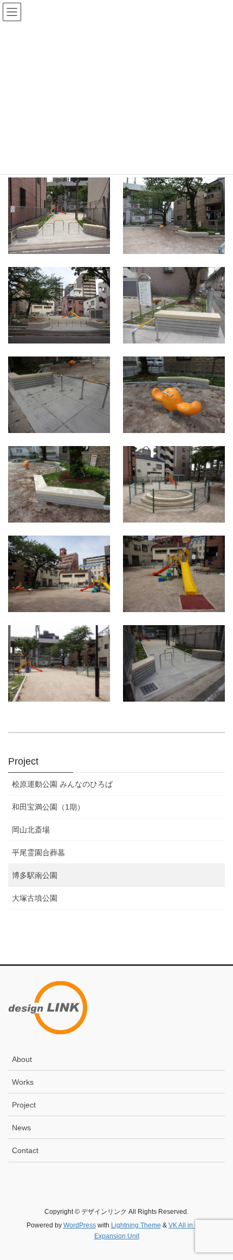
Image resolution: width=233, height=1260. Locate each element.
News (21, 1127)
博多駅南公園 (34, 875)
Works (23, 1082)
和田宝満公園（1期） (48, 807)
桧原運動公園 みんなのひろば (62, 784)
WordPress (79, 1225)
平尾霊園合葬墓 (38, 852)
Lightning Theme (136, 1225)
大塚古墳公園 (34, 898)
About (22, 1059)
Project (23, 761)
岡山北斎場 (31, 829)
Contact (25, 1150)
